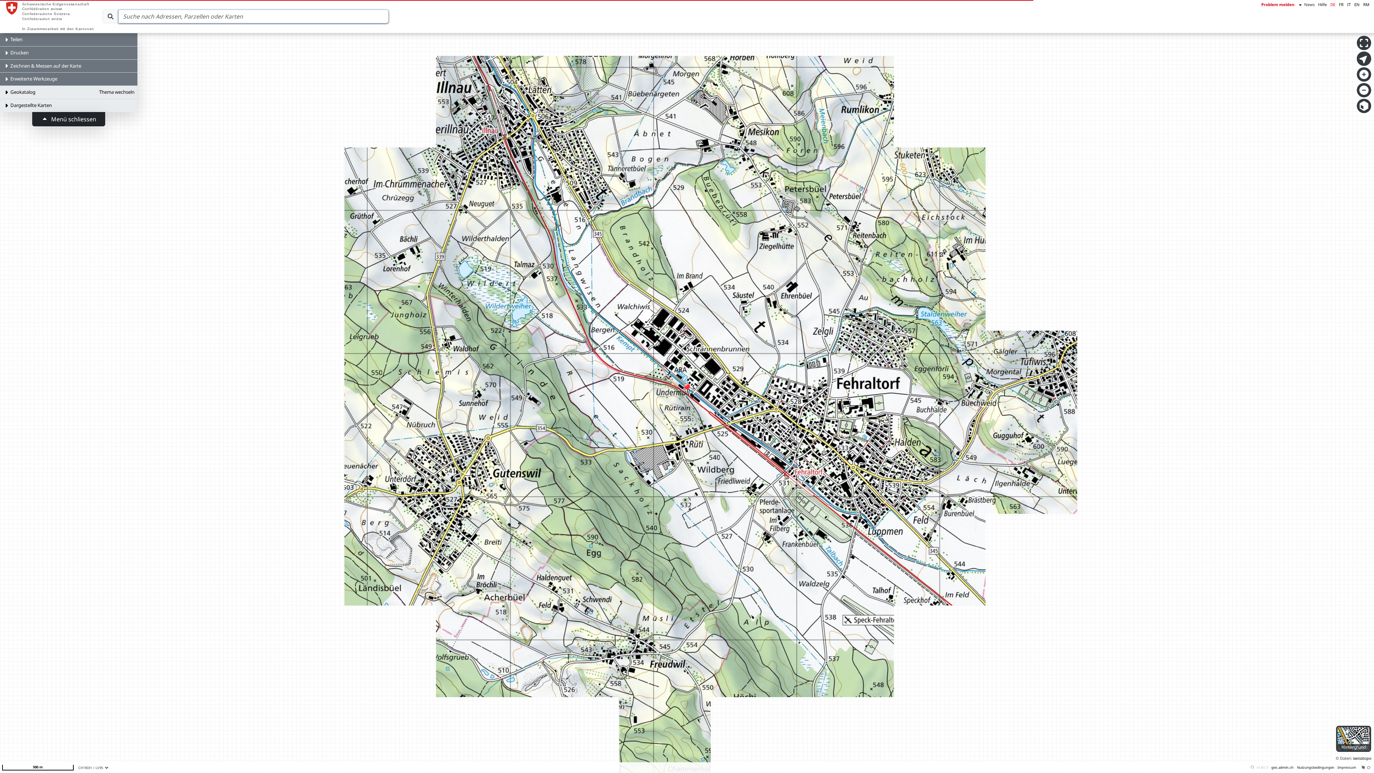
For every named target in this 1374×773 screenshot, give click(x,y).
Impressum (1347, 767)
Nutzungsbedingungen (1315, 767)
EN (1357, 4)
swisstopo (1362, 758)
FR (1341, 4)
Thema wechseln (117, 92)
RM (1366, 4)
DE (1332, 4)
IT (1349, 4)
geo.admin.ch (1282, 767)
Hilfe (1322, 4)
